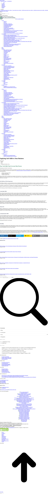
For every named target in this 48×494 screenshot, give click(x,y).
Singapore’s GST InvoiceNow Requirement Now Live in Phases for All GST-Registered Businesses (19, 347)
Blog (2, 330)
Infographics (3, 336)
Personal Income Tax (5, 370)
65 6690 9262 (4, 343)
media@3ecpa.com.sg (6, 341)
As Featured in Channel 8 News (24, 416)
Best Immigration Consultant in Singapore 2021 (24, 401)
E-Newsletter (3, 332)
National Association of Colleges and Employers (23, 170)
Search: (1, 277)
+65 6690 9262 (9, 1)
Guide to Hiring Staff (5, 365)
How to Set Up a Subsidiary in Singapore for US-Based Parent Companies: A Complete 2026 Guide (15, 262)
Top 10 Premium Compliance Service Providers (24, 396)
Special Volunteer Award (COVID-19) (24, 409)
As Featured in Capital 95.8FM (24, 414)
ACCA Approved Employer (24, 406)
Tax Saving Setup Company (6, 372)
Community (2, 328)
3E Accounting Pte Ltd (11, 427)
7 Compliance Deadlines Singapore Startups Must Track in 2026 (13, 350)
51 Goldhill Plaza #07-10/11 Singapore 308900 (4, 381)
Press (2, 334)
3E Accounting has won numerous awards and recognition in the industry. (13, 376)
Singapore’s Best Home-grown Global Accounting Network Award (24, 399)
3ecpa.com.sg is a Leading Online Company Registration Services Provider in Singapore (15, 375)
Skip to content (2, 0)
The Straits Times (24, 421)
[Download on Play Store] (12, 389)
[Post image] (2, 245)
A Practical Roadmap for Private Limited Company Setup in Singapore (10, 251)
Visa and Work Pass (5, 363)
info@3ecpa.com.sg (3, 1)
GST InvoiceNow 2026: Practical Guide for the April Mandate (9, 268)
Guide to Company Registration (6, 358)
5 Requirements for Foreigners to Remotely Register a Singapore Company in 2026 (16, 353)
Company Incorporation (5, 356)
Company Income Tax (5, 369)
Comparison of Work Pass (6, 362)
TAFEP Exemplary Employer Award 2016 (24, 394)
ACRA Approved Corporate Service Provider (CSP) (24, 404)
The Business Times (24, 419)
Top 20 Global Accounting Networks (24, 411)
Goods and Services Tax (5, 371)
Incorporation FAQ (5, 359)
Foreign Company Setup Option (6, 357)
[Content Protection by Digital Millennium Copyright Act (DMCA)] (4, 430)
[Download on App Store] (4, 389)
